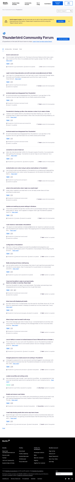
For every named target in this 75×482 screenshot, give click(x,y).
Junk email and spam (21, 424)
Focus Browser (23, 461)
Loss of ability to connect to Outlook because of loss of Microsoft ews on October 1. (30, 339)
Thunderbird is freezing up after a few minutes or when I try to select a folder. (28, 111)
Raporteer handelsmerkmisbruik (8, 451)
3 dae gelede (51, 424)
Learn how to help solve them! (42, 41)
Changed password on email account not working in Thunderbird (24, 357)
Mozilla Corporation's (11, 471)
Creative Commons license (25, 475)
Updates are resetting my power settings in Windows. (21, 206)
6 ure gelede (51, 388)
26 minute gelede (50, 142)
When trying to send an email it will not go (18, 319)
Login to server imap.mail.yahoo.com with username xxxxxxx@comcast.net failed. (29, 73)
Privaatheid (25, 478)
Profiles (18, 388)
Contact (39, 478)
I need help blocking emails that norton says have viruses (22, 412)
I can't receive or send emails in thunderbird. (18, 224)
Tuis (3, 9)
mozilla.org (5, 478)
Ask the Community (63, 39)
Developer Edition (39, 452)
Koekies (33, 478)
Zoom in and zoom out (12, 55)
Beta (35, 455)
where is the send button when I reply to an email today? (22, 188)
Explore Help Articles (15, 3)
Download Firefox (57, 3)
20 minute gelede (50, 86)
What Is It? (52, 453)
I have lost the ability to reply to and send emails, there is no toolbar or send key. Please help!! (20, 282)
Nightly (36, 460)
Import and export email (22, 103)
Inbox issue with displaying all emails (16, 301)
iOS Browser (22, 459)
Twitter (4, 458)
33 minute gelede (50, 218)
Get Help (51, 461)
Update (18, 218)
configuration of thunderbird (14, 244)
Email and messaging (21, 313)
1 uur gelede (51, 237)
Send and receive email (21, 198)
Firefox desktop (23, 453)
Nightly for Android (39, 463)
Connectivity (19, 161)
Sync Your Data (53, 459)
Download (22, 451)
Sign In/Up (68, 3)
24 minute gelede (50, 104)
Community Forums (28, 3)
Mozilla (6, 441)
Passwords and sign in (21, 85)
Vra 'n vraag (38, 3)
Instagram (72, 478)
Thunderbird (11, 66)
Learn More (61, 21)
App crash (18, 274)
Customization (19, 66)
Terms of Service (15, 478)
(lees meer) (9, 60)
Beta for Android (38, 458)
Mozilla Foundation (37, 471)
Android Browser (24, 456)
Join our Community (8, 460)
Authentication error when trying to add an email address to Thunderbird (26, 168)
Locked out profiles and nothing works (17, 376)
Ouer (3, 428)
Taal (57, 471)
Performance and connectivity (23, 123)
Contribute (47, 3)
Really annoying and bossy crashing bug (17, 263)
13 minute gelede (50, 66)
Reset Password (53, 456)
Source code (5, 455)
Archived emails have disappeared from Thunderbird (20, 93)
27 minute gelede (50, 161)
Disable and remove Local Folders (15, 394)
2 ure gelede (51, 313)
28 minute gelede (50, 181)
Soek (71, 11)
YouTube (68, 478)
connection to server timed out (15, 150)
